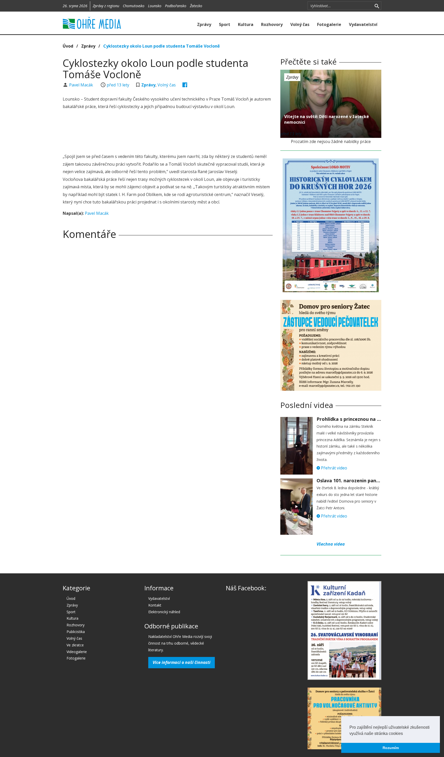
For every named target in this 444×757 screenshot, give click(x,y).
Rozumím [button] (391, 748)
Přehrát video (333, 468)
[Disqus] (168, 315)
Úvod (68, 46)
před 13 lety (118, 85)
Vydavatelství (363, 24)
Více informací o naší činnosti (181, 662)
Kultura (245, 24)
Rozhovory (272, 24)
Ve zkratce (75, 645)
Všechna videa (331, 544)
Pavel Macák (81, 85)
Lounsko (154, 5)
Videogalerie (77, 651)
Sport (224, 24)
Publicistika (76, 631)
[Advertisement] (167, 132)
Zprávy (204, 24)
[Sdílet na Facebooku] (185, 85)
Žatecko (196, 5)
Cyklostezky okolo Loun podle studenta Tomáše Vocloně (161, 46)
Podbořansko (175, 5)
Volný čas (299, 24)
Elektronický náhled (164, 611)
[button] (404, 734)
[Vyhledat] (377, 6)
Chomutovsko (133, 5)
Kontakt (154, 605)
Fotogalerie (329, 24)
